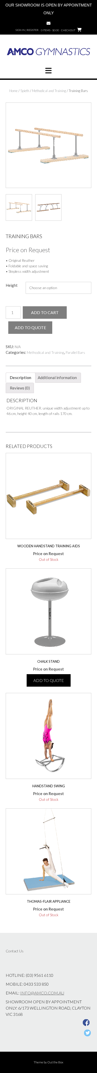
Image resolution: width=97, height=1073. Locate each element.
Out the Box (55, 1062)
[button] (48, 71)
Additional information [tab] (57, 377)
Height (12, 285)
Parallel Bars (75, 352)
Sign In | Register (27, 29)
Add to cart (45, 312)
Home (13, 91)
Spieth (24, 91)
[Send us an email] (48, 23)
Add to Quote (30, 327)
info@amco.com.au (42, 992)
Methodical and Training (49, 91)
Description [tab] (20, 377)
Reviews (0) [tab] (20, 388)
